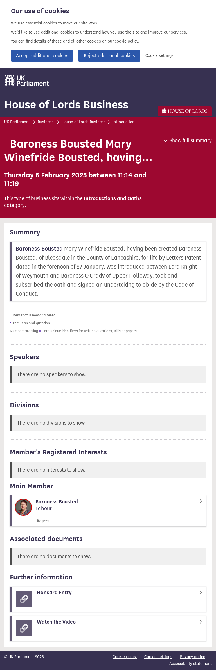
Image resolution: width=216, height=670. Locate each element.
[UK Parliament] (27, 80)
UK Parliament (17, 122)
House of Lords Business (66, 104)
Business (46, 122)
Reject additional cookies (109, 55)
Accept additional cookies (42, 55)
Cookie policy (124, 657)
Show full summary (191, 140)
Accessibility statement (190, 663)
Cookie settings (159, 55)
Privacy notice (192, 657)
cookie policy (126, 41)
